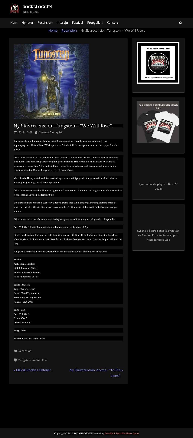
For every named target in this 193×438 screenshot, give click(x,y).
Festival (77, 23)
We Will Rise (39, 360)
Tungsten (24, 360)
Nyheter (27, 23)
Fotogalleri (95, 23)
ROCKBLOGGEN (37, 6)
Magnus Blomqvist (50, 132)
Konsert (112, 23)
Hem (13, 23)
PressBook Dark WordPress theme (122, 433)
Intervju (62, 23)
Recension (45, 23)
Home (53, 30)
